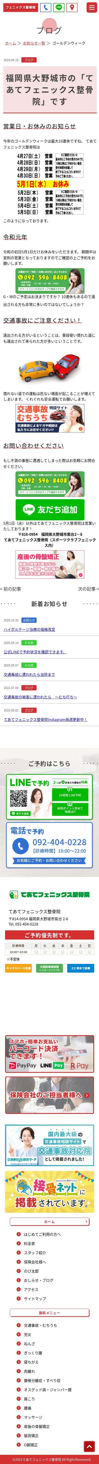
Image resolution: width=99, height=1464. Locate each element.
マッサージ (33, 1417)
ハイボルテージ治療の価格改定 (29, 629)
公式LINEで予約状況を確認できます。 (35, 652)
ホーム (10, 43)
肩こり (29, 1398)
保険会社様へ (35, 1262)
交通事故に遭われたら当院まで (29, 674)
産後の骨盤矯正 (37, 1426)
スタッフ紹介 (35, 1252)
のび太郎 (31, 1271)
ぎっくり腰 (33, 1353)
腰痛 (27, 1408)
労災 (27, 1334)
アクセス (31, 1289)
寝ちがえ (31, 1362)
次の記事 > (88, 589)
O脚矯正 (31, 1444)
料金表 (29, 1243)
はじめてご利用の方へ (42, 1234)
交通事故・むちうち (40, 1325)
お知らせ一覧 (34, 43)
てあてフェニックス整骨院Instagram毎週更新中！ (45, 719)
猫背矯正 (31, 1435)
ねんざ (29, 1343)
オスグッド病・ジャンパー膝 (48, 1389)
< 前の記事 (10, 589)
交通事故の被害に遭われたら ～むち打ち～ (40, 697)
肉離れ (29, 1371)
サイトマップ (35, 1298)
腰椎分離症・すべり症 (42, 1380)
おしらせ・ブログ (38, 1280)
